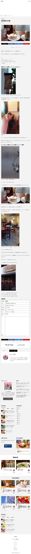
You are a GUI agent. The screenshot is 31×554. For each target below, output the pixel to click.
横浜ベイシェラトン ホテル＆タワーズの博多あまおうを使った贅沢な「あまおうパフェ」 (22, 383)
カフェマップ (15, 544)
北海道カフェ (12, 418)
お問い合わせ (15, 549)
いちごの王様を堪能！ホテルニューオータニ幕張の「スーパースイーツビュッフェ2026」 (22, 389)
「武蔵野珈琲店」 (14, 255)
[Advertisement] (15, 8)
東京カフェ (11, 413)
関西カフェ (18, 418)
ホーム (15, 541)
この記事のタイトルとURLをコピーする (15, 47)
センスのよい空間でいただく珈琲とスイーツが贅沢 (8, 61)
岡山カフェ (18, 420)
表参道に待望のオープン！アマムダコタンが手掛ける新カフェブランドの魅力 (22, 392)
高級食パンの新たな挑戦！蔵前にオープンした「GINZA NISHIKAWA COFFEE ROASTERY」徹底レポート (22, 396)
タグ (15, 546)
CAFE (17, 411)
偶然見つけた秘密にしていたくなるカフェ (7, 60)
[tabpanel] (23, 446)
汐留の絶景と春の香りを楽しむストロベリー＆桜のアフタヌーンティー (22, 386)
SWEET (17, 409)
